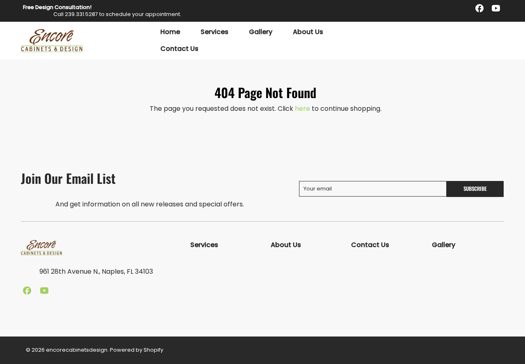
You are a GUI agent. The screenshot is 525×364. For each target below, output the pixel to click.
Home (170, 32)
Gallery (260, 32)
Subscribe (475, 188)
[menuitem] (170, 32)
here (302, 108)
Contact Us (179, 49)
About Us (308, 32)
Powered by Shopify (136, 349)
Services (214, 32)
